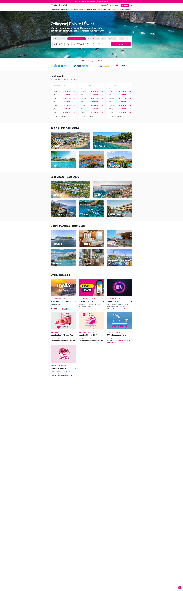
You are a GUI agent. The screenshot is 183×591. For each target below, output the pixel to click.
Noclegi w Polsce (91, 9)
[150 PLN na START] (91, 288)
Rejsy (103, 38)
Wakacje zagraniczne (79, 9)
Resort (67, 9)
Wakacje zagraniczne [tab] (59, 38)
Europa (121, 38)
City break (129, 38)
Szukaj (121, 44)
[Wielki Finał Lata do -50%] (63, 288)
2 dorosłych (99, 45)
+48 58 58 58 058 (127, 9)
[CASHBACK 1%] (119, 288)
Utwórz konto (114, 5)
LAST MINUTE (55, 9)
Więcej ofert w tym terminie (63, 116)
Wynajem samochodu (104, 9)
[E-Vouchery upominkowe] (119, 322)
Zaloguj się (125, 5)
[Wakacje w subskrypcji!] (63, 355)
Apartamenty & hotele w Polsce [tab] (77, 38)
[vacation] (60, 5)
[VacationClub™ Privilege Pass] (63, 322)
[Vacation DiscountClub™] (91, 322)
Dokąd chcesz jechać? (62, 45)
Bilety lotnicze (112, 38)
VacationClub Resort (93, 38)
